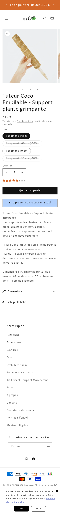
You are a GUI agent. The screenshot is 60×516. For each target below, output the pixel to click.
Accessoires (14, 342)
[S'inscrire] (48, 446)
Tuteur (11, 387)
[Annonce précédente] (6, 5)
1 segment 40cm (16, 135)
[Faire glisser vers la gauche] (22, 89)
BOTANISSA (18, 485)
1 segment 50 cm (16, 150)
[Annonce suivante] (54, 5)
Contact (12, 402)
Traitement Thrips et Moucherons (27, 380)
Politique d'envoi (17, 417)
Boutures (12, 350)
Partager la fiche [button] (16, 302)
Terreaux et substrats (20, 372)
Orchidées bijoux (17, 365)
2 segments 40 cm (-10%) (24, 144)
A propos (12, 395)
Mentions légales (17, 425)
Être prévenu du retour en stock (30, 202)
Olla (9, 357)
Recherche (13, 335)
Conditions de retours (20, 410)
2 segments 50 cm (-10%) (24, 159)
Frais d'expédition (25, 121)
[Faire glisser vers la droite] (37, 89)
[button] (6, 18)
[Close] (57, 491)
